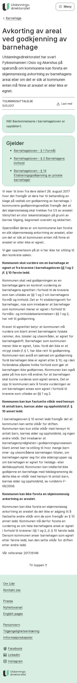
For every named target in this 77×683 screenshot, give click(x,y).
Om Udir (9, 583)
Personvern (11, 625)
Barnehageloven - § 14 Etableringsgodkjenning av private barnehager (38, 175)
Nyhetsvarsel (12, 607)
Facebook (15, 648)
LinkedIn (14, 655)
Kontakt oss (12, 590)
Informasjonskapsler (18, 637)
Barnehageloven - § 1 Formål (35, 150)
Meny (68, 6)
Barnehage (13, 18)
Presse (8, 601)
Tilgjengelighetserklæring (21, 631)
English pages (13, 614)
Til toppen (36, 565)
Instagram (15, 661)
